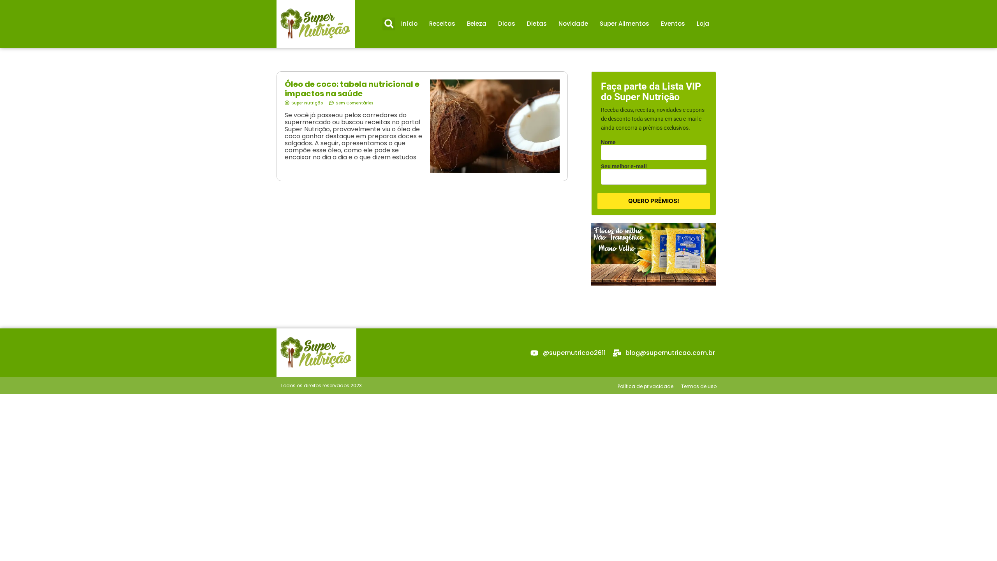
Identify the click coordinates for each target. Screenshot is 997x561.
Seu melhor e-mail (624, 166)
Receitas (442, 23)
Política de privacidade (645, 386)
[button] (388, 24)
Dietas (537, 23)
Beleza (476, 23)
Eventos (673, 23)
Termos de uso (699, 386)
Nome (608, 142)
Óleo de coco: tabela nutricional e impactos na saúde (352, 89)
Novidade (573, 23)
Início (409, 23)
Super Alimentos (624, 23)
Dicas (506, 23)
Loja (703, 23)
